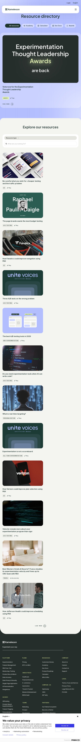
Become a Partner (47, 710)
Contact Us (65, 668)
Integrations (6, 689)
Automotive (26, 686)
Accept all (64, 726)
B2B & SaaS (25, 695)
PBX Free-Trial (7, 668)
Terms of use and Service (70, 683)
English (5, 716)
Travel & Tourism (27, 689)
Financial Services (28, 680)
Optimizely (45, 689)
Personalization (7, 712)
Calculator (45, 674)
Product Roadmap (47, 671)
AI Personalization (8, 686)
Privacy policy (21, 735)
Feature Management (9, 665)
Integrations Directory (49, 713)
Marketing (25, 707)
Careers (64, 665)
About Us (65, 662)
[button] (75, 2)
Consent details (8, 735)
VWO (43, 692)
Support (64, 671)
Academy (45, 665)
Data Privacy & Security (10, 680)
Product (24, 710)
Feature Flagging (8, 709)
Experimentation (8, 662)
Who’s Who (45, 677)
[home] (12, 9)
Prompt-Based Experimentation (8, 705)
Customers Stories (48, 662)
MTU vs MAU (26, 665)
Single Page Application (10, 683)
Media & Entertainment (29, 692)
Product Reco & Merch (9, 674)
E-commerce (26, 683)
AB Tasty (45, 695)
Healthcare (25, 677)
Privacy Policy (66, 686)
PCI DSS (64, 692)
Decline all (64, 730)
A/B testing (6, 701)
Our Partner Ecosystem (49, 707)
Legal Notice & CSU (68, 689)
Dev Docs (45, 668)
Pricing (24, 662)
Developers (26, 713)
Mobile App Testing (9, 671)
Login (68, 3)
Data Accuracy (7, 677)
